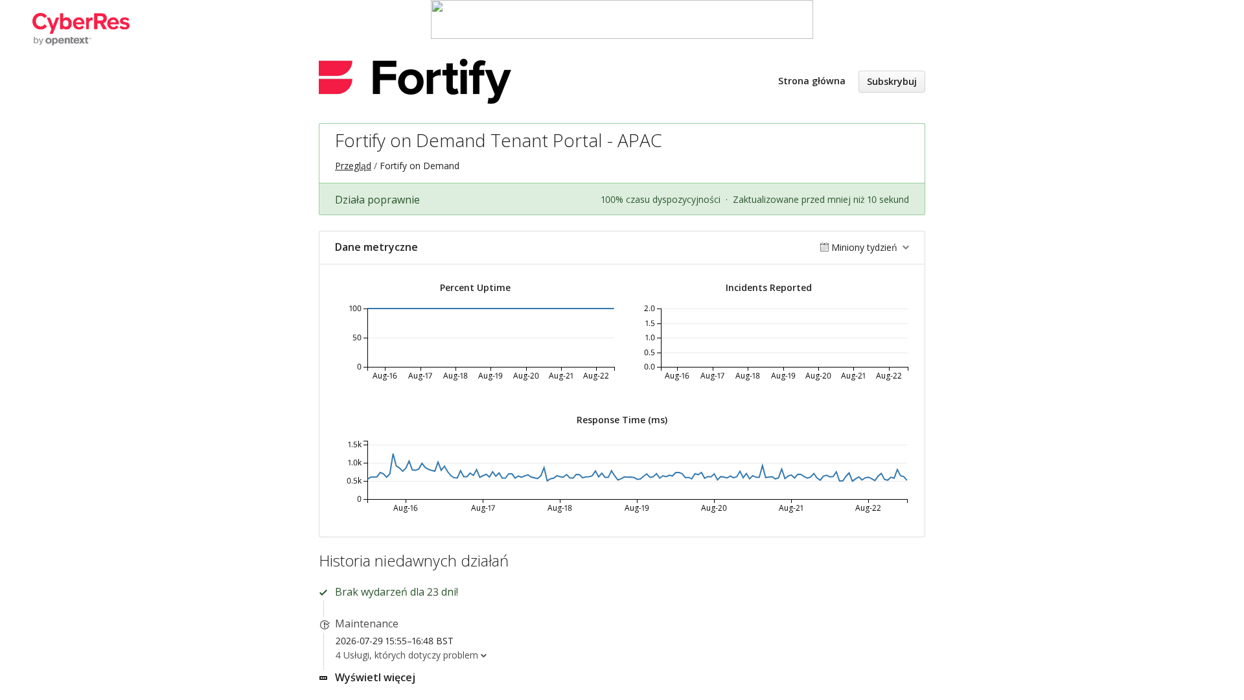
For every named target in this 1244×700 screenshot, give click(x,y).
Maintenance (366, 623)
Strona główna (812, 81)
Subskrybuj (892, 81)
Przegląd (353, 165)
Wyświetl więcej (375, 677)
